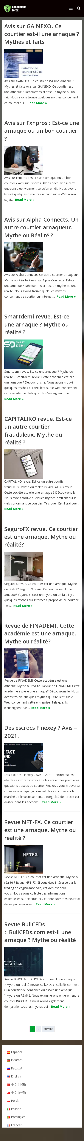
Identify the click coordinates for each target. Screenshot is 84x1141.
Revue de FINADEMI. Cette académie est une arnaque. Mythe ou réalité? (40, 633)
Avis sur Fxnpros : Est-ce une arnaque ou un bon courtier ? (41, 130)
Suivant (48, 1029)
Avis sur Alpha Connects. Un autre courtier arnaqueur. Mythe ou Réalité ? (41, 227)
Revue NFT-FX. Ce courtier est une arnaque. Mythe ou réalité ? (40, 830)
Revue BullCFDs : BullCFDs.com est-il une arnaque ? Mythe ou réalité (40, 932)
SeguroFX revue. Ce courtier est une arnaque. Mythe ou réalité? (41, 536)
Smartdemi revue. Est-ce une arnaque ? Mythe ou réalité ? (36, 324)
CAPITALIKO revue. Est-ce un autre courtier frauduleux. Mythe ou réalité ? (38, 430)
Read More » (37, 103)
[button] (71, 8)
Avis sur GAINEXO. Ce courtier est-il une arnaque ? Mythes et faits (41, 34)
